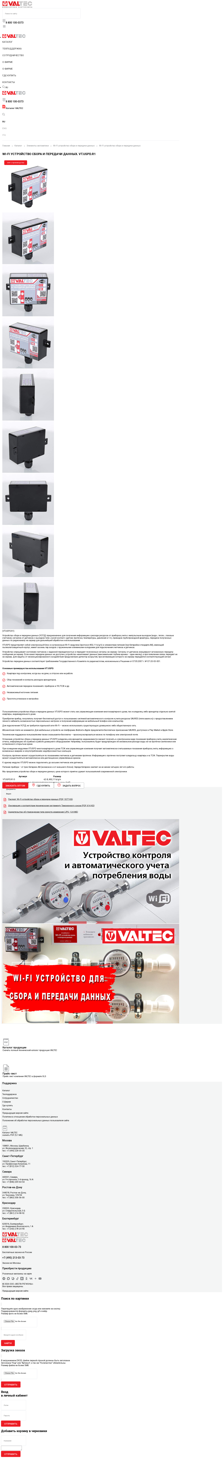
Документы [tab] (11, 789)
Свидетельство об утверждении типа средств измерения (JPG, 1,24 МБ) (43, 812)
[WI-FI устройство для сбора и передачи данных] (90, 1022)
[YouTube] (40, 1279)
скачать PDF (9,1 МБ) (12, 1135)
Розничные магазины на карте (17, 1273)
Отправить (10, 1384)
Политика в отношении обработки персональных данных (30, 1117)
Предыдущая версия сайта (15, 1113)
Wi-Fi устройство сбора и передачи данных (74, 145)
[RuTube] (21, 1279)
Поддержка (9, 1083)
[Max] (8, 1279)
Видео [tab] (8, 794)
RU (6, 87)
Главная (6, 145)
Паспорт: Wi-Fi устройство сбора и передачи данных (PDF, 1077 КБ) (40, 799)
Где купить (9, 75)
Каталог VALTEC (14, 108)
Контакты (8, 82)
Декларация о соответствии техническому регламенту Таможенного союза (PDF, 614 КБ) (51, 805)
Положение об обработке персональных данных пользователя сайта (35, 1120)
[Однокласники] (26, 1279)
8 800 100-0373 (14, 22)
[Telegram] (3, 1279)
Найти (8, 1343)
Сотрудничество (13, 55)
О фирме (7, 62)
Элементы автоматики (38, 145)
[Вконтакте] (31, 1279)
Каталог (7, 42)
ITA (4, 135)
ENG (4, 128)
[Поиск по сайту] (3, 87)
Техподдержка (12, 48)
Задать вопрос (72, 785)
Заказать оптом (15, 785)
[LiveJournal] (12, 1279)
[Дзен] (35, 1279)
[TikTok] (17, 1279)
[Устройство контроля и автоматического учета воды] (90, 922)
